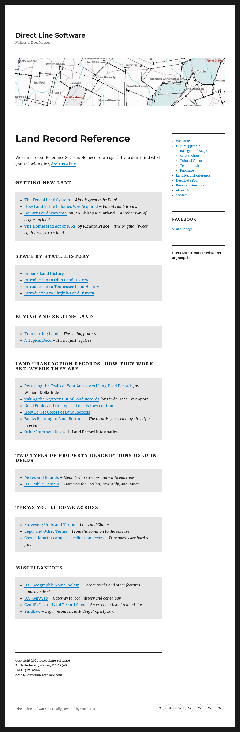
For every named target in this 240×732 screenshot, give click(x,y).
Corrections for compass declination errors (64, 537)
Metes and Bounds (41, 477)
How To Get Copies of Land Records (57, 412)
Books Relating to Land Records (53, 418)
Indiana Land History (44, 273)
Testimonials (190, 166)
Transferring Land (41, 333)
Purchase (187, 171)
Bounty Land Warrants (45, 213)
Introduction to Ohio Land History (56, 280)
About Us (183, 190)
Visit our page (182, 229)
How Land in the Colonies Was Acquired (61, 206)
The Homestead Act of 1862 (49, 226)
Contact (182, 195)
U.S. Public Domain (41, 484)
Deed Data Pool (187, 180)
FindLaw (32, 611)
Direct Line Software (50, 35)
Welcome (183, 141)
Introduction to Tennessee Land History (61, 286)
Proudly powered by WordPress (73, 709)
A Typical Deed (38, 340)
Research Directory (190, 185)
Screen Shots (190, 156)
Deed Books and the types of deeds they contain (68, 405)
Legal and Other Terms (45, 531)
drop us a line (63, 164)
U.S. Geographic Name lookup (51, 585)
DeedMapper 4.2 (188, 146)
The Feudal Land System (47, 200)
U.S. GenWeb (36, 598)
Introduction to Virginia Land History (59, 293)
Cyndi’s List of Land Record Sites (54, 604)
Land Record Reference (193, 176)
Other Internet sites (42, 432)
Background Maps (193, 151)
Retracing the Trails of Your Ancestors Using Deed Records (78, 385)
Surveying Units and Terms (49, 524)
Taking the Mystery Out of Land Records (61, 399)
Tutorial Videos (191, 161)
